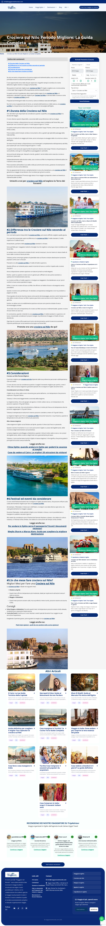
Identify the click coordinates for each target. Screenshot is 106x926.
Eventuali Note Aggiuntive (78, 93)
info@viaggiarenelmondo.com (13, 2)
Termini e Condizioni (38, 885)
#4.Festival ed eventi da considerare (20, 69)
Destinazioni (51, 7)
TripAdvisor (73, 823)
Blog (60, 7)
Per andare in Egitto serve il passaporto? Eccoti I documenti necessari (37, 527)
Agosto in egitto (79, 887)
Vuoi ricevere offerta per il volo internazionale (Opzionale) (80, 84)
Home (31, 7)
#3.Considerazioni (14, 67)
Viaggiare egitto (79, 873)
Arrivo (73, 67)
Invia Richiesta (84, 101)
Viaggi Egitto (39, 7)
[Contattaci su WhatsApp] (101, 918)
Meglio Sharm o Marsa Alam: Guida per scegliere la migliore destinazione (37, 532)
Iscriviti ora (94, 909)
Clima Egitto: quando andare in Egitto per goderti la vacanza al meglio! (37, 448)
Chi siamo (35, 880)
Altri (66, 7)
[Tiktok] (18, 908)
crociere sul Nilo (34, 235)
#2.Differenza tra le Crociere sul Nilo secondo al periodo (26, 65)
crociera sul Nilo (35, 88)
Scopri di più (83, 148)
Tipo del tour (74, 88)
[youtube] (14, 908)
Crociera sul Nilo (40, 95)
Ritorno (87, 67)
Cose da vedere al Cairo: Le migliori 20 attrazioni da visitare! (37, 452)
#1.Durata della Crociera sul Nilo (19, 63)
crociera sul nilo (26, 379)
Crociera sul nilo (79, 878)
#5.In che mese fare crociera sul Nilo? (20, 71)
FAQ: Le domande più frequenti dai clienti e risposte (37, 890)
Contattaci (35, 882)
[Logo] (12, 7)
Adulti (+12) (74, 78)
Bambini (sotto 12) (90, 78)
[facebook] (26, 908)
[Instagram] (22, 908)
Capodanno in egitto (80, 892)
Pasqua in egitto (79, 883)
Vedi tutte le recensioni (53, 864)
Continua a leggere (14, 850)
